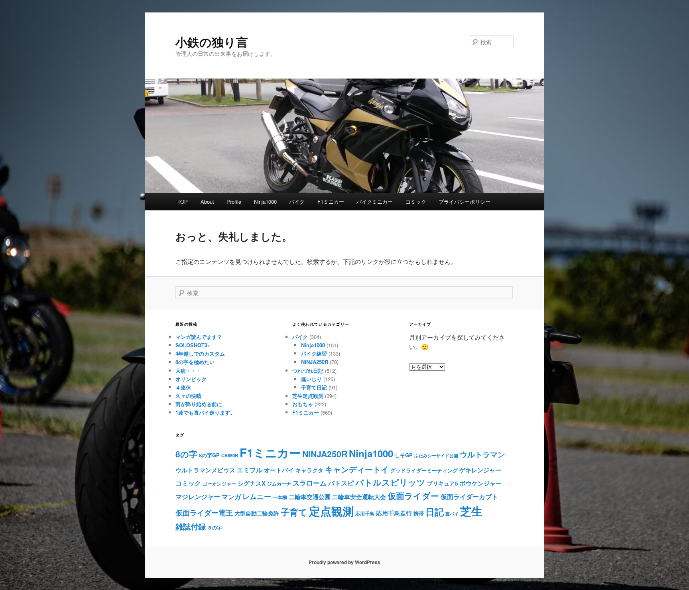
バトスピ (341, 483)
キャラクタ (309, 470)
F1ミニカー (330, 201)
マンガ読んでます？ (198, 336)
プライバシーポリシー (464, 201)
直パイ (452, 514)
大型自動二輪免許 (256, 513)
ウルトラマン (482, 454)
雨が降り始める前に (198, 404)
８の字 (214, 527)
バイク (297, 201)
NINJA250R (314, 362)
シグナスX (252, 483)
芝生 (471, 511)
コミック (416, 201)
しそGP (404, 455)
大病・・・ (188, 370)
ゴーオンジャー (219, 483)
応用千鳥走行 (394, 513)
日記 (434, 511)
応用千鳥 (364, 513)
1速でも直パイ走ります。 (205, 412)
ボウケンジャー (481, 483)
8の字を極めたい (195, 362)
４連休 (183, 387)
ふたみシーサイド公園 (436, 455)
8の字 (186, 454)
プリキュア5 (442, 483)
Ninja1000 (265, 201)
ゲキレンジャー (480, 470)
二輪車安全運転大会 (359, 496)
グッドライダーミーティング (424, 470)
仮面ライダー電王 (204, 512)
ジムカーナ (279, 483)
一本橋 (280, 497)
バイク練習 (314, 353)
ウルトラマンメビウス (205, 470)
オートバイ (279, 470)
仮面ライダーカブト (469, 496)
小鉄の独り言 (211, 41)
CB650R (229, 455)
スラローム (310, 483)
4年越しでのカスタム (200, 353)
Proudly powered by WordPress (344, 562)
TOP (182, 201)
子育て (294, 511)
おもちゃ (302, 404)
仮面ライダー (413, 496)
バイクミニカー (374, 201)
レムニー (256, 496)
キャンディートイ (357, 469)
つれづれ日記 (307, 370)
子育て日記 (314, 387)
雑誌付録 (190, 526)
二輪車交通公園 (310, 496)
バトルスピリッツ (390, 482)
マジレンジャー (197, 496)
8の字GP (209, 455)
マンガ (231, 496)
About (207, 201)
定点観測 (331, 511)
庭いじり (311, 379)
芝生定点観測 (307, 395)
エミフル (249, 469)
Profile (233, 201)
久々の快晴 (188, 395)
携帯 (418, 513)
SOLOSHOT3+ (193, 345)
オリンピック (191, 379)
